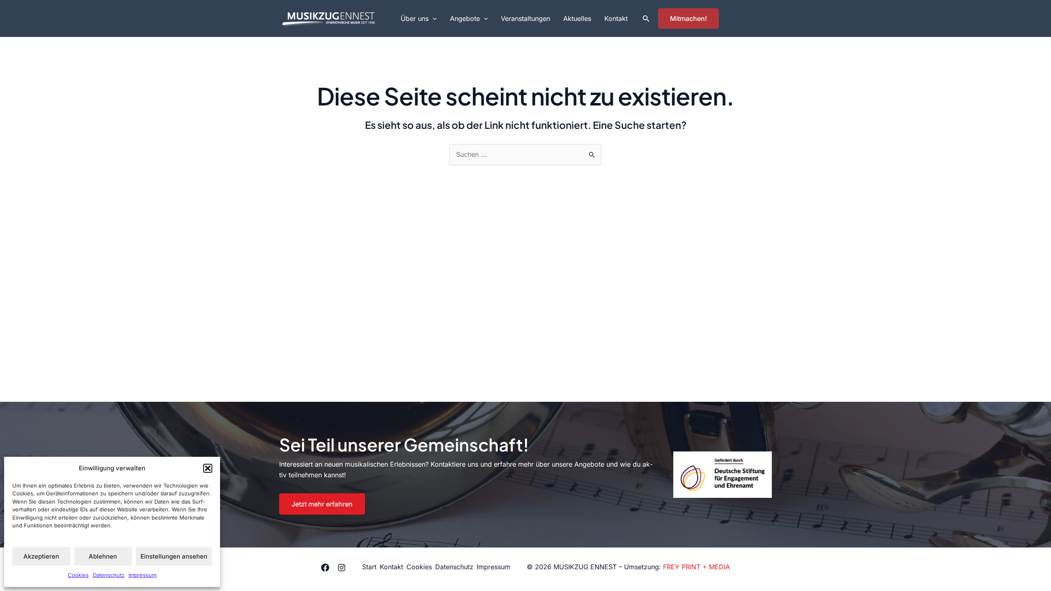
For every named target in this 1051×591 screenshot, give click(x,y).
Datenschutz (108, 575)
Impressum (142, 575)
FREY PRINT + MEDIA (696, 567)
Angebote (465, 18)
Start (369, 567)
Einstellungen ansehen (173, 556)
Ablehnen (103, 556)
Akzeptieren (41, 556)
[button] (208, 468)
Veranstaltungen (525, 18)
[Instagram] (341, 568)
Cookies (78, 575)
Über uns (415, 18)
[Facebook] (325, 568)
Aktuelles (577, 18)
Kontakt (616, 18)
